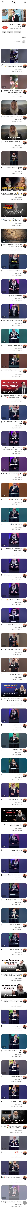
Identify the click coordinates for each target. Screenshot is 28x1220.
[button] (1, 65)
